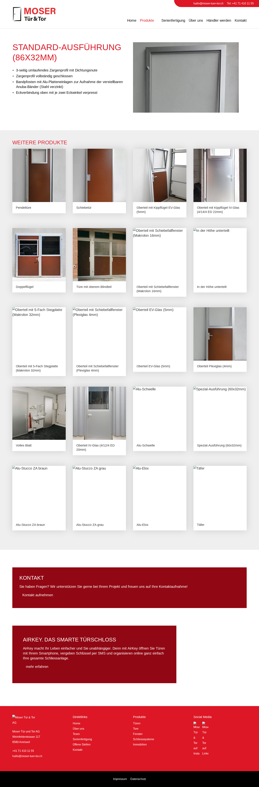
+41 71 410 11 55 (23, 750)
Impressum (120, 778)
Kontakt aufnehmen (37, 595)
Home (131, 20)
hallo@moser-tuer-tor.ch (27, 756)
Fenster (138, 733)
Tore (135, 728)
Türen (136, 723)
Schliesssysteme (143, 739)
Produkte (147, 20)
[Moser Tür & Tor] (34, 14)
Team (76, 733)
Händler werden (218, 20)
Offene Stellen (82, 744)
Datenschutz (138, 778)
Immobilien (140, 744)
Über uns (196, 20)
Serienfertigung (173, 20)
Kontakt (241, 20)
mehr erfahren (37, 667)
